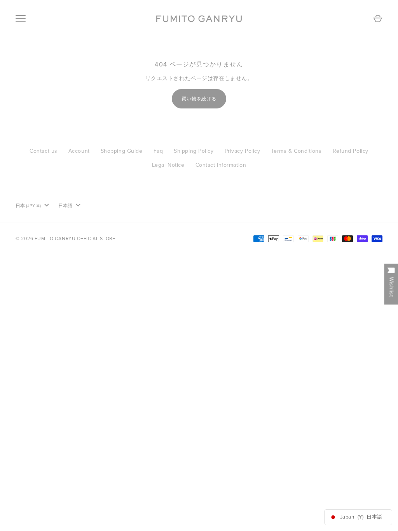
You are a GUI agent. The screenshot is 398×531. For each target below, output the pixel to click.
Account (79, 151)
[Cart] (377, 18)
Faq (158, 151)
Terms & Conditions (296, 151)
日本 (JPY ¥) (28, 205)
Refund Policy (350, 151)
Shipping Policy (193, 151)
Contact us (44, 151)
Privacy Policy (242, 151)
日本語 (65, 205)
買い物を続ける (199, 98)
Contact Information (221, 165)
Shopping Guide (122, 151)
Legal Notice (168, 165)
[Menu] (20, 18)
